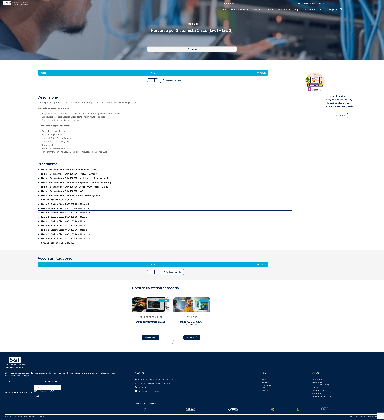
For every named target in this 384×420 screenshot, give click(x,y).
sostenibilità (317, 379)
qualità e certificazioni (321, 385)
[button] (165, 169)
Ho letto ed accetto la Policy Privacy (48, 391)
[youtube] (56, 381)
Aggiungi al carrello (173, 80)
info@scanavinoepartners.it (313, 3)
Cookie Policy (363, 417)
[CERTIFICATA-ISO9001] (233, 408)
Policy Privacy (354, 417)
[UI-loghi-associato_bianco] (141, 408)
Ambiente (315, 388)
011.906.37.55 (228, 3)
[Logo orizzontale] (18, 2)
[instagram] (49, 381)
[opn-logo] (325, 408)
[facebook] (45, 381)
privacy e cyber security (321, 396)
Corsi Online (317, 393)
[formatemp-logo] (297, 408)
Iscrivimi (39, 396)
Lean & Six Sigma (318, 390)
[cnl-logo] (272, 408)
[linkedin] (52, 381)
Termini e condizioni (373, 417)
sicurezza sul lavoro (320, 382)
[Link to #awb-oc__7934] (358, 9)
